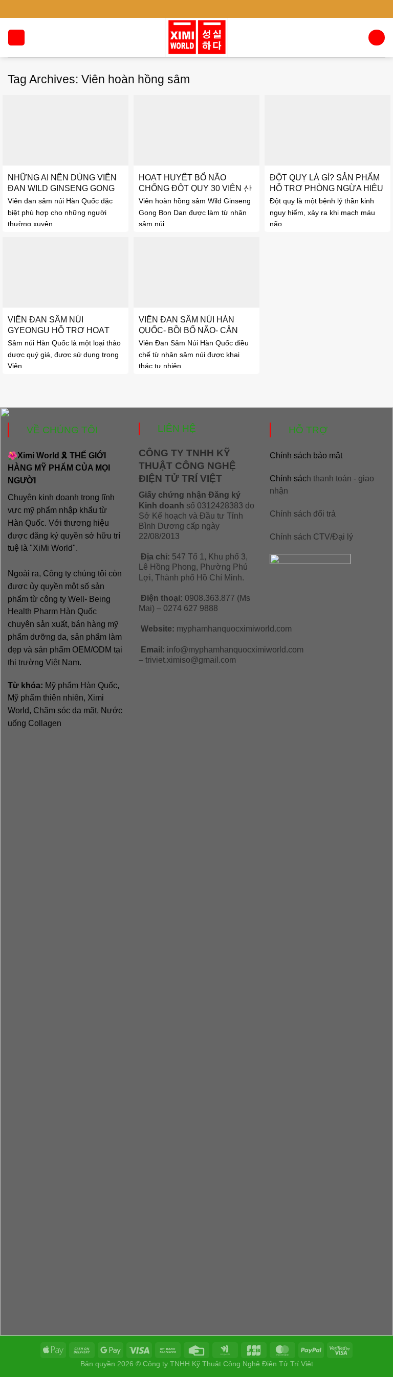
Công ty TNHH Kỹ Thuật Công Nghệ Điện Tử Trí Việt (228, 1364)
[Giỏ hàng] (376, 38)
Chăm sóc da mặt (65, 710)
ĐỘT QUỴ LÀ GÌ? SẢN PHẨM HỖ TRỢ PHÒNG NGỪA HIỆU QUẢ (326, 188)
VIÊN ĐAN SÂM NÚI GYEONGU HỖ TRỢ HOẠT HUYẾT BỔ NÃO (59, 330)
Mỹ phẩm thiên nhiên (45, 697)
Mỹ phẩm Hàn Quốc (81, 685)
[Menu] (16, 38)
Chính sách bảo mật (306, 455)
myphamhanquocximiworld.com (234, 628)
